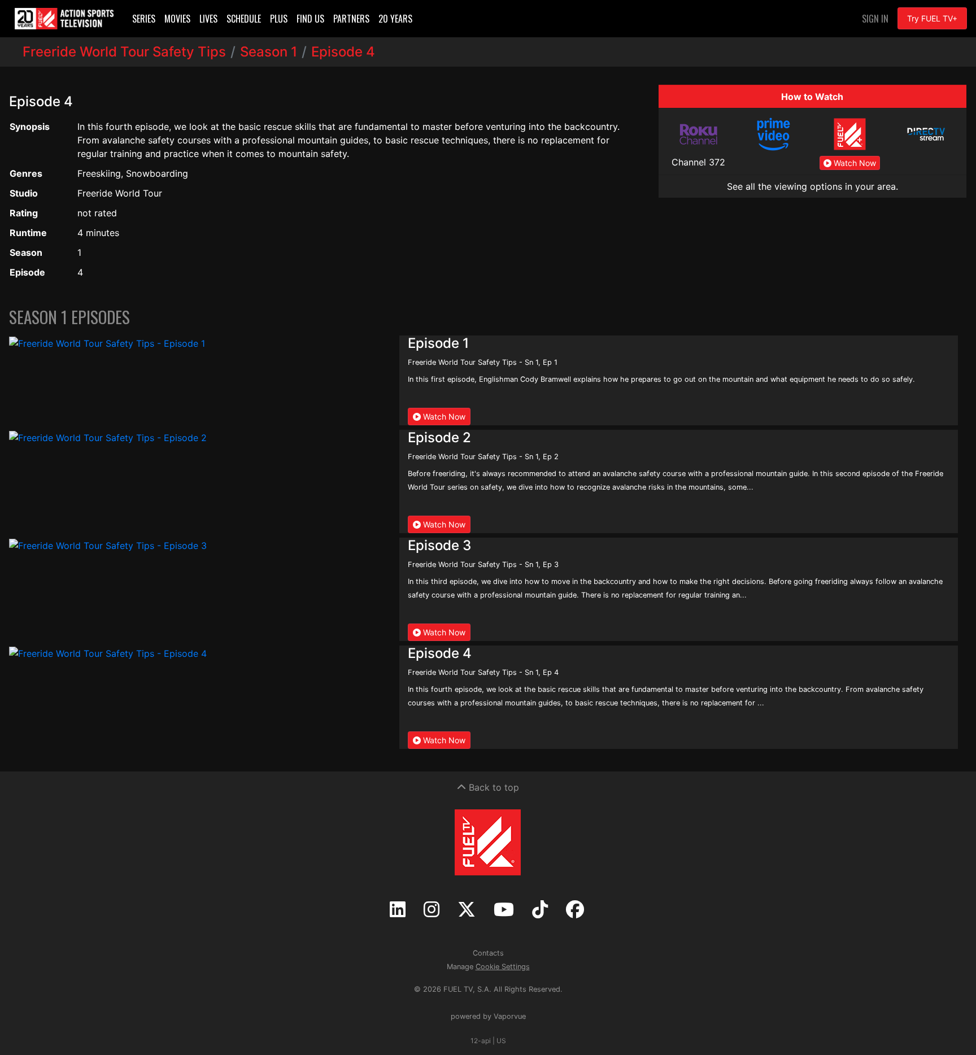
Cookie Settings (503, 966)
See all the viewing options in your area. (812, 186)
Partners (351, 18)
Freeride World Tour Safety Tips (124, 51)
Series (143, 18)
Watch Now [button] (853, 163)
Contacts (488, 953)
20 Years (395, 18)
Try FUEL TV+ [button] (932, 18)
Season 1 (268, 51)
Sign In (875, 18)
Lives (208, 18)
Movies (177, 18)
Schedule (243, 18)
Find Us (310, 18)
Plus (278, 18)
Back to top (492, 787)
